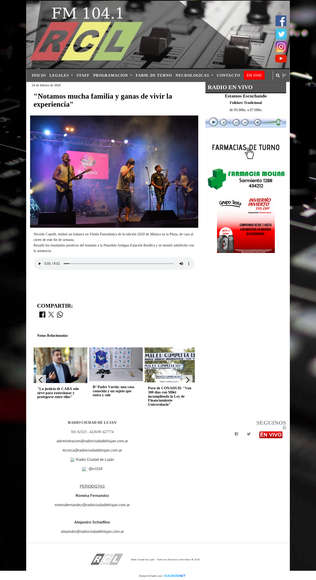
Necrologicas (193, 75)
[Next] (187, 380)
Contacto (228, 75)
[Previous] (41, 380)
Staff (83, 75)
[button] (278, 75)
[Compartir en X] (51, 316)
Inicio (39, 75)
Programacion (111, 75)
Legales (60, 75)
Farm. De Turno (154, 75)
